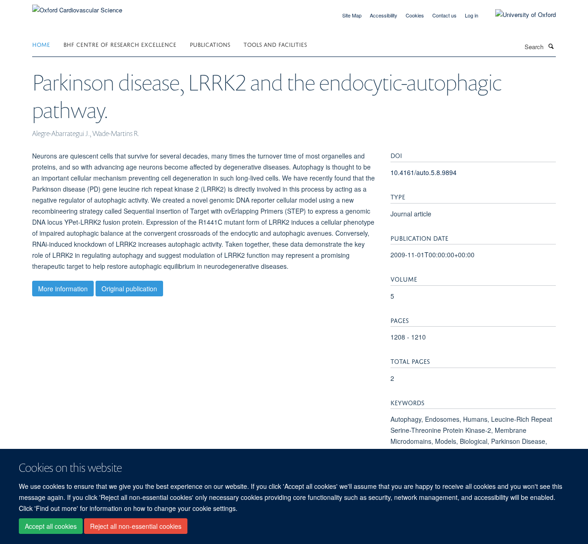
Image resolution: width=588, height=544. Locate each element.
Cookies (415, 15)
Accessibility (383, 15)
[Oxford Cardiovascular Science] (77, 6)
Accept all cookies (51, 526)
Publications (210, 44)
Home (41, 44)
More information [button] (63, 288)
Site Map (352, 15)
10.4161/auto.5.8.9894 (423, 172)
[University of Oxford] (518, 14)
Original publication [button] (129, 288)
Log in (471, 15)
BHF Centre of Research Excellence (119, 44)
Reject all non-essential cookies (135, 526)
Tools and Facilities (275, 44)
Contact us (444, 15)
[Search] (551, 46)
